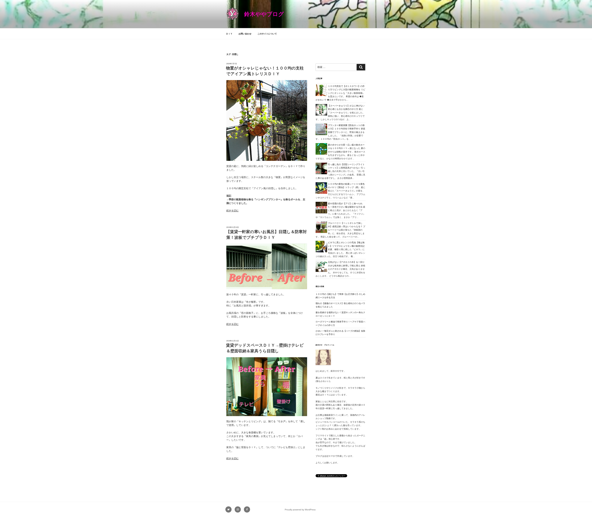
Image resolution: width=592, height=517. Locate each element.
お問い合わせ (244, 34)
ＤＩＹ (229, 34)
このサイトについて (267, 34)
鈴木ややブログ (264, 14)
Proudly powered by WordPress (300, 509)
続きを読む (232, 210)
